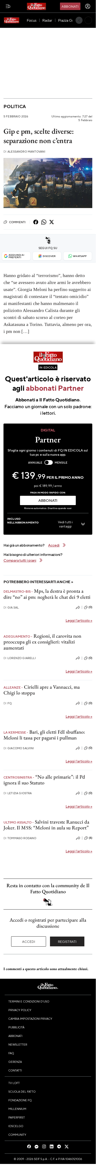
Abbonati (70, 6)
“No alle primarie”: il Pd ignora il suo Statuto (44, 779)
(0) (90, 607)
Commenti (17, 222)
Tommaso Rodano (19, 838)
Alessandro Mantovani (24, 151)
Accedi (28, 941)
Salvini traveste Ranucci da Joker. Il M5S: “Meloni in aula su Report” (46, 824)
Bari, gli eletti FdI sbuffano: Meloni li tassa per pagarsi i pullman (44, 735)
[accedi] (87, 6)
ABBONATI (47, 500)
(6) (90, 837)
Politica (14, 106)
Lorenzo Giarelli (19, 658)
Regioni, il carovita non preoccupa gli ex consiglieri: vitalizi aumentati (42, 642)
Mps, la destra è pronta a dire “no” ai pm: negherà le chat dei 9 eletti (46, 594)
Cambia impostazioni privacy (30, 1018)
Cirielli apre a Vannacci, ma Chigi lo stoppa (41, 690)
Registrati (67, 941)
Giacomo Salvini (18, 748)
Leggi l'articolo (79, 620)
